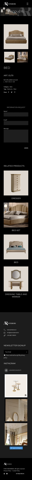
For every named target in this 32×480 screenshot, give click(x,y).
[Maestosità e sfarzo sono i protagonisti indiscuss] (16, 409)
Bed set (16, 230)
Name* (5, 111)
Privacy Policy (7, 471)
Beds (11, 87)
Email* (5, 120)
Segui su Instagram (17, 448)
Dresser (16, 198)
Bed (16, 262)
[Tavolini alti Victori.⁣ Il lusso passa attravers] (16, 385)
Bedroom (9, 89)
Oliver (14, 89)
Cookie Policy (16, 471)
